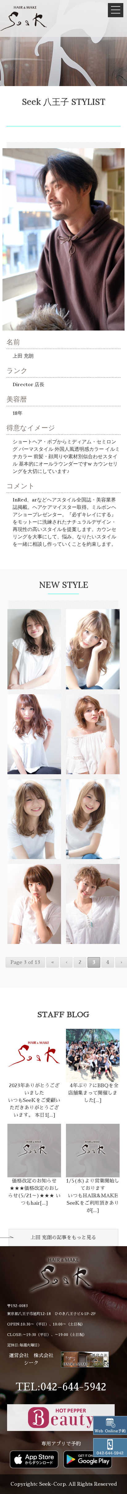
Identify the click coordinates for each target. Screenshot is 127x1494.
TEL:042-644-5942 (61, 1387)
